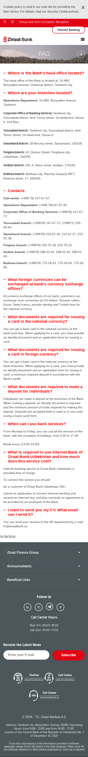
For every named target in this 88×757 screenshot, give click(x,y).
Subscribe (68, 655)
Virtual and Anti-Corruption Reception (44, 22)
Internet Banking (68, 30)
